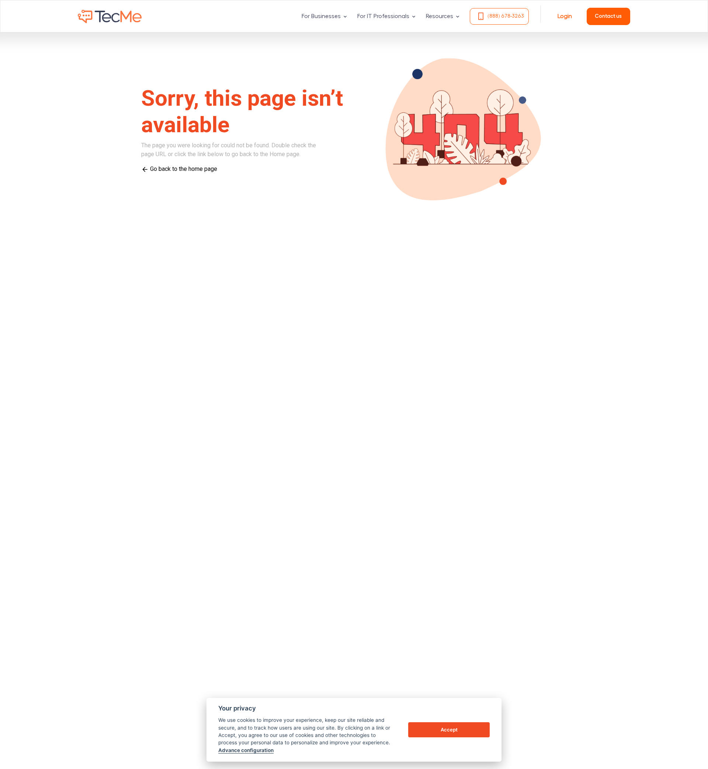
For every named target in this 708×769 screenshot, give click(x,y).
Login (565, 16)
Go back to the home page (183, 168)
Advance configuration (246, 750)
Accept (449, 730)
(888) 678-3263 (505, 16)
